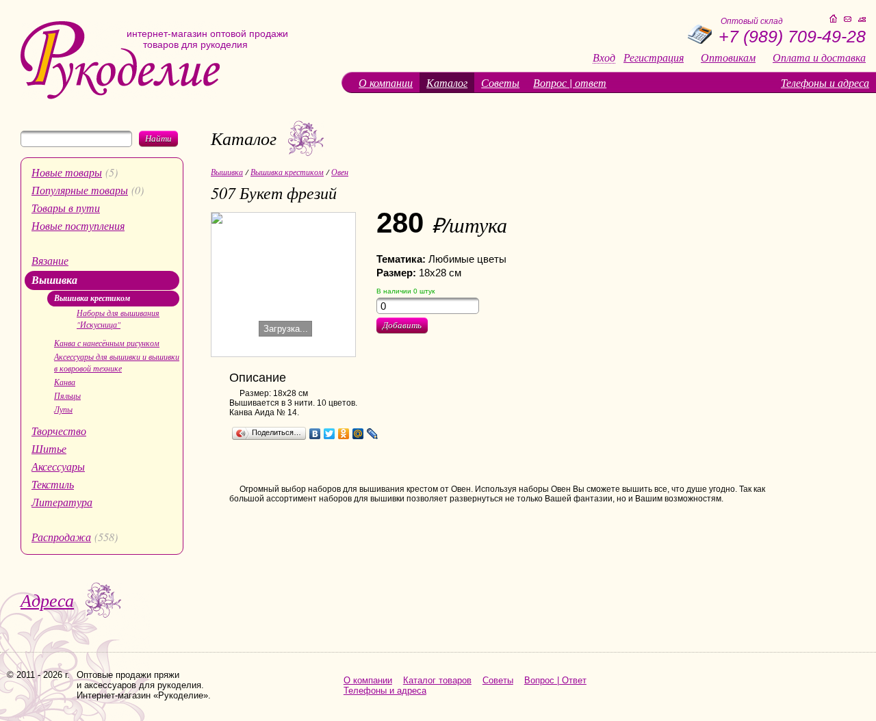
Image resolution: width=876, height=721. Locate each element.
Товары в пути (65, 207)
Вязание (49, 260)
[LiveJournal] (372, 434)
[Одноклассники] (344, 434)
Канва (64, 381)
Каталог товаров (437, 680)
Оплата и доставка (819, 57)
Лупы (63, 409)
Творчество (58, 430)
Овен (339, 171)
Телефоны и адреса (825, 82)
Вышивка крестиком (92, 298)
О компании (386, 82)
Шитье (48, 448)
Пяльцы (67, 395)
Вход (604, 58)
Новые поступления (78, 225)
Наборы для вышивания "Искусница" (118, 318)
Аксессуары (58, 466)
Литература (61, 502)
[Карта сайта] (862, 19)
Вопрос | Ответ (555, 680)
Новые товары (66, 172)
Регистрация (653, 57)
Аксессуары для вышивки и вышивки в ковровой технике (116, 362)
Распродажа (61, 536)
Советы (500, 82)
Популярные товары (79, 190)
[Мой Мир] (358, 434)
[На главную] (120, 96)
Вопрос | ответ (569, 82)
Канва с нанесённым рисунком (106, 342)
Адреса (47, 600)
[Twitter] (329, 434)
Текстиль (52, 484)
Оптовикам (728, 57)
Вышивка (54, 279)
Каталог (446, 82)
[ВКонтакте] (315, 434)
